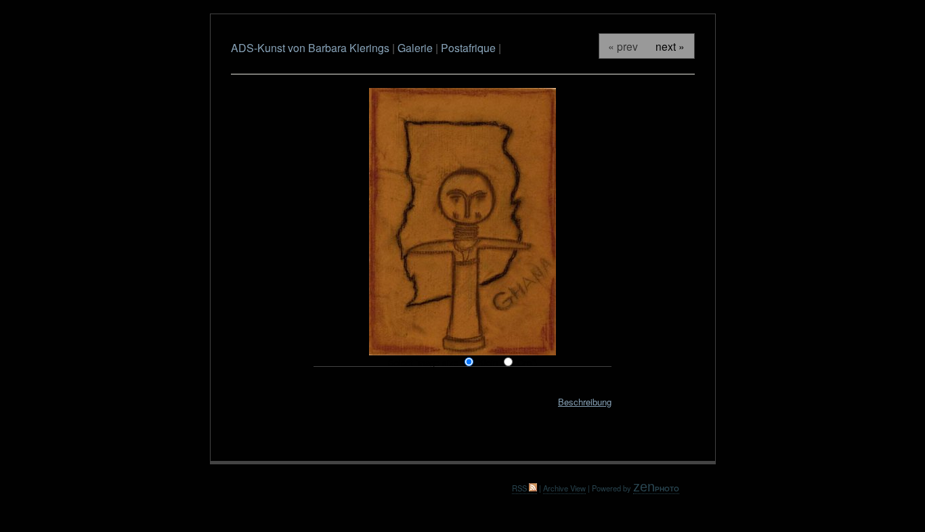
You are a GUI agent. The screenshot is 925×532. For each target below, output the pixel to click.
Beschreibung (584, 401)
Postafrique (468, 48)
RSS (520, 488)
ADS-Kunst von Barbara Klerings (310, 48)
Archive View (564, 488)
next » (670, 46)
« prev (623, 46)
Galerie (416, 48)
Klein (488, 362)
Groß (527, 362)
